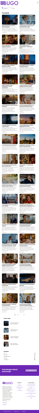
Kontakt (4, 404)
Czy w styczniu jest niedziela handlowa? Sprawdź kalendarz (26, 305)
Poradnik (5, 358)
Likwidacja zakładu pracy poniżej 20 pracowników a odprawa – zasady (9, 245)
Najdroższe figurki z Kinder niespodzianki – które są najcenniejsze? (7, 86)
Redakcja (5, 402)
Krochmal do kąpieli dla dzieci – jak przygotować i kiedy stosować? (27, 106)
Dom (4, 353)
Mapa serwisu (16, 411)
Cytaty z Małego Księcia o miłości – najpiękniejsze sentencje (27, 126)
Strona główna (4, 8)
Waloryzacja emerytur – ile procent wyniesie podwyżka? (9, 305)
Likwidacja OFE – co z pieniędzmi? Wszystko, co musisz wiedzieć (31, 390)
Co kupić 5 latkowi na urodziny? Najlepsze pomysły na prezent (26, 86)
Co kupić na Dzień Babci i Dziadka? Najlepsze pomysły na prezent (9, 265)
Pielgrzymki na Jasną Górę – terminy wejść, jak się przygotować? (27, 146)
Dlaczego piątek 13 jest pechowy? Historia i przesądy (8, 26)
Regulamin (24, 411)
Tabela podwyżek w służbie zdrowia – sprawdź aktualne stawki (27, 26)
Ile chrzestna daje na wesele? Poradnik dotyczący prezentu (27, 245)
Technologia (6, 359)
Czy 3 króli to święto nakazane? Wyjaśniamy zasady (8, 66)
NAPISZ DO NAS (31, 370)
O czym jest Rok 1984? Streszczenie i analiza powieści (31, 386)
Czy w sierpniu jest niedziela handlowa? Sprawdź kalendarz (26, 265)
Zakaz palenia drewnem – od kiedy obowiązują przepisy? (27, 66)
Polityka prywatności (7, 411)
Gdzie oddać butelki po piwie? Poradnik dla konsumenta (26, 225)
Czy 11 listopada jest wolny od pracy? (9, 145)
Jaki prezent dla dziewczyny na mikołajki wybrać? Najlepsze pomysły (27, 205)
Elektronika (6, 354)
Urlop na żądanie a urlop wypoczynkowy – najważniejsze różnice (26, 47)
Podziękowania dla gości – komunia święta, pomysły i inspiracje (9, 185)
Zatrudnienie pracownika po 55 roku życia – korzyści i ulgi (9, 165)
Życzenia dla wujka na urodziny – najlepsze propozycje (8, 46)
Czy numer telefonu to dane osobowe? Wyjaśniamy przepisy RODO (27, 185)
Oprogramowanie (7, 356)
